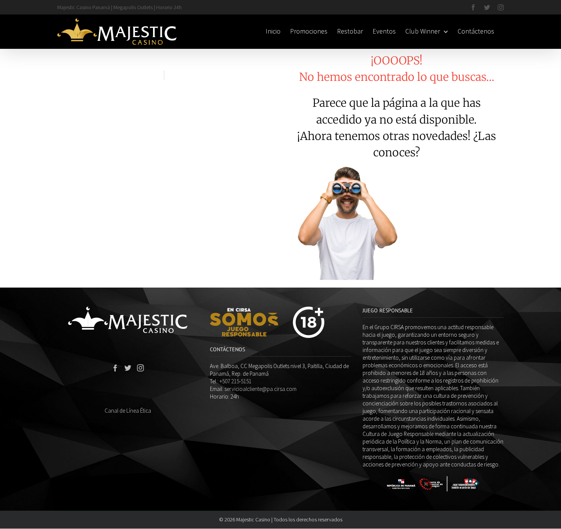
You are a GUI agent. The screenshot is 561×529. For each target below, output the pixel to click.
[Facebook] (115, 367)
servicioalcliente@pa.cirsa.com (260, 388)
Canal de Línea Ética (128, 410)
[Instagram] (140, 367)
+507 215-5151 (235, 381)
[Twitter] (127, 367)
